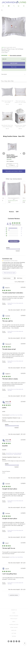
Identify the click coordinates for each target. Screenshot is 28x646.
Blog (14, 612)
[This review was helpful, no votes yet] (21, 310)
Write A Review (13, 241)
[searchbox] (7, 278)
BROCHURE (13, 630)
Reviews (14, 636)
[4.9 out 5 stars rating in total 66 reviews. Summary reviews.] (4, 55)
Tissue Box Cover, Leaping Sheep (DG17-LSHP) (20, 126)
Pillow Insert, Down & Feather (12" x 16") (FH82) (20, 101)
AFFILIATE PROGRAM (14, 615)
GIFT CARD (14, 633)
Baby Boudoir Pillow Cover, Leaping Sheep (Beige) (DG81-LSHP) (7, 127)
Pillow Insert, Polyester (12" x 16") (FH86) (7, 101)
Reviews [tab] (11, 211)
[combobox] (20, 281)
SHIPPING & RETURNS (13, 624)
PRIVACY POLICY (13, 618)
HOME (2, 47)
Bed (5, 47)
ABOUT (13, 621)
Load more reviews (14, 595)
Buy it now (13, 67)
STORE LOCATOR (13, 627)
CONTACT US (14, 609)
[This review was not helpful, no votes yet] (23, 310)
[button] (3, 5)
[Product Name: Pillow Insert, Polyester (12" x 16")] (13, 192)
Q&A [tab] (17, 211)
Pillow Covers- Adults (11, 47)
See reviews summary (15, 55)
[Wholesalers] (9, 5)
